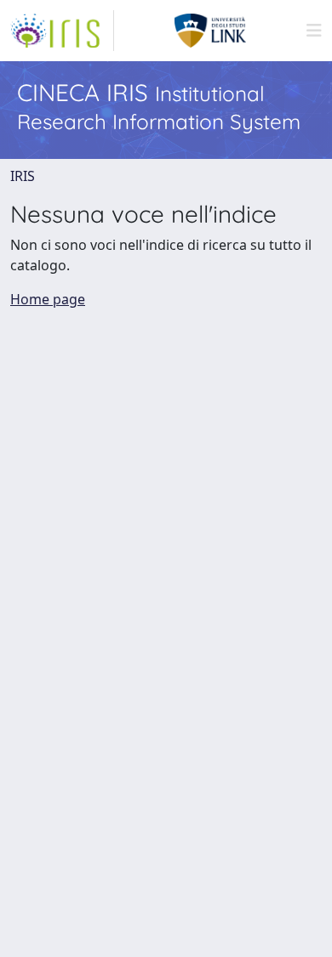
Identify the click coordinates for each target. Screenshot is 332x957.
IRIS (22, 176)
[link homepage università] (210, 30)
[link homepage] (62, 30)
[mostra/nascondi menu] (314, 30)
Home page (47, 299)
